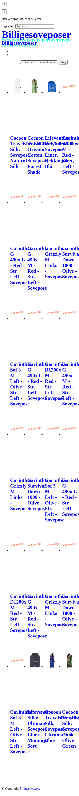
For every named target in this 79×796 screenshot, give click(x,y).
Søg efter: (8, 26)
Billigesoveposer (30, 788)
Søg (63, 62)
